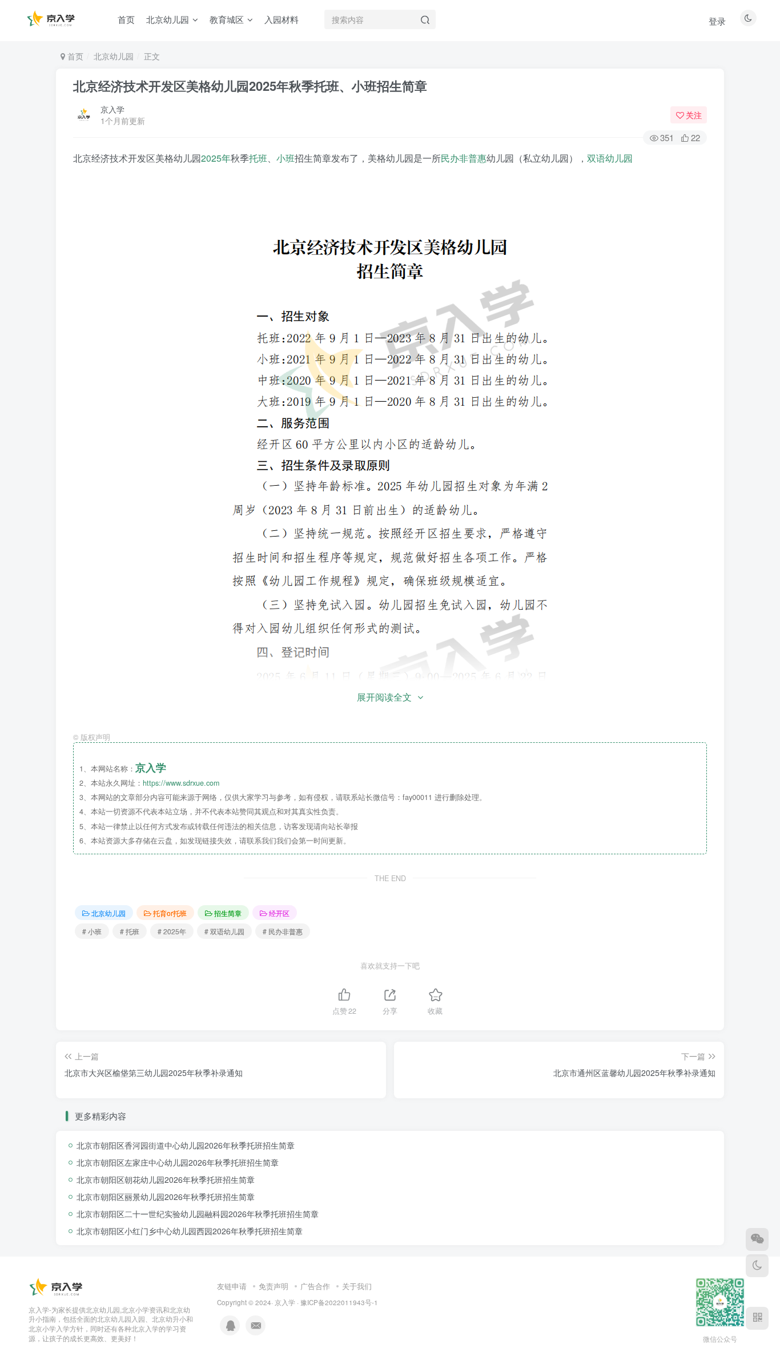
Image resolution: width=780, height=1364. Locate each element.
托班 (258, 158)
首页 (74, 56)
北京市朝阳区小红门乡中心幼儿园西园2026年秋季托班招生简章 (190, 1231)
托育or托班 (170, 913)
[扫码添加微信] (757, 1239)
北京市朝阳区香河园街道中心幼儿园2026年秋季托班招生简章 (186, 1145)
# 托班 (129, 931)
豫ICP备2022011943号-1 (339, 1302)
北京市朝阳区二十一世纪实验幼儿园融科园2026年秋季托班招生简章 (198, 1213)
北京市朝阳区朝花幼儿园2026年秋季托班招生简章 (166, 1179)
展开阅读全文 (384, 696)
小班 (285, 158)
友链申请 (232, 1286)
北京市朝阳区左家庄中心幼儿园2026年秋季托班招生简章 (178, 1162)
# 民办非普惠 (283, 931)
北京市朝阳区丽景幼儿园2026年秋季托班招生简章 (166, 1196)
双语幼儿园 (610, 158)
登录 (717, 21)
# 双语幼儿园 (224, 931)
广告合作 (315, 1286)
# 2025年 (172, 931)
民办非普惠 (464, 158)
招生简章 (228, 913)
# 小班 (92, 931)
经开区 (279, 913)
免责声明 (273, 1286)
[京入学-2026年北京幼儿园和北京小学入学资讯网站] (57, 1286)
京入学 (112, 109)
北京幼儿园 (114, 56)
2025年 (216, 158)
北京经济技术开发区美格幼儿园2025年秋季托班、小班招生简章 (250, 86)
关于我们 (357, 1286)
